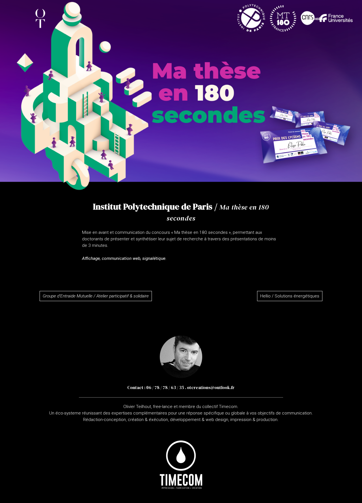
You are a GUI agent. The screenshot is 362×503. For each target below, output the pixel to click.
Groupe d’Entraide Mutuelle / (96, 296)
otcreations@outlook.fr (210, 387)
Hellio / (289, 296)
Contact (319, 18)
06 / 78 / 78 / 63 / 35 (165, 387)
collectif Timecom (219, 406)
